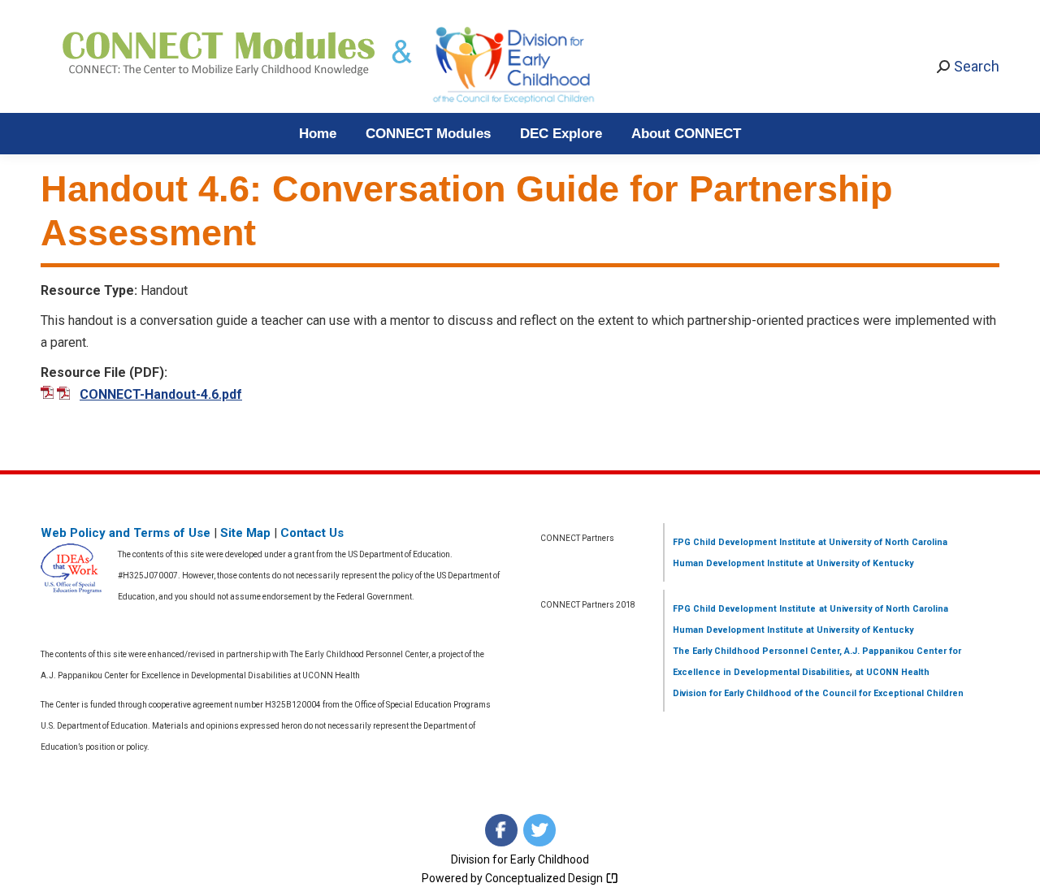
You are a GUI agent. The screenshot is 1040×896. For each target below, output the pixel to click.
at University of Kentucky (858, 563)
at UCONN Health (893, 672)
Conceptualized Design (545, 878)
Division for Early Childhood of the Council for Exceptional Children (818, 693)
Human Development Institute (738, 563)
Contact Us (312, 533)
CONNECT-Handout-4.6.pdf (161, 394)
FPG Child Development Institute (744, 542)
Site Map (245, 533)
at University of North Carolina (881, 542)
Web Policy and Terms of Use (125, 533)
